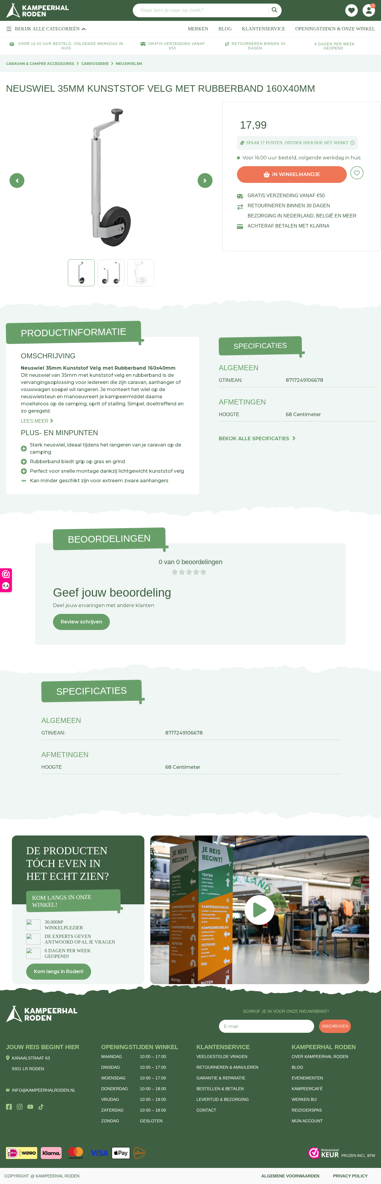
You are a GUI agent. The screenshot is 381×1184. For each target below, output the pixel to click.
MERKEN (198, 28)
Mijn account (307, 1120)
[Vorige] (17, 180)
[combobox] (207, 10)
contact (206, 1110)
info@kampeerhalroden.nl (44, 1090)
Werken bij (304, 1099)
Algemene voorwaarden (290, 1176)
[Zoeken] (275, 10)
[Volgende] (205, 180)
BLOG (225, 28)
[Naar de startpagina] (37, 10)
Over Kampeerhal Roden (320, 1056)
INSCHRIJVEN (335, 1026)
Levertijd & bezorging (222, 1099)
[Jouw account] (369, 10)
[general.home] (41, 1013)
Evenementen (307, 1078)
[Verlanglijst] (351, 10)
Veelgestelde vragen (221, 1056)
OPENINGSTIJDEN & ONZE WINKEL (335, 28)
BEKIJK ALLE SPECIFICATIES (254, 438)
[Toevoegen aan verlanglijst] (356, 172)
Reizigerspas (307, 1110)
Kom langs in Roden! (58, 971)
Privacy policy (350, 1176)
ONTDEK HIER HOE (304, 143)
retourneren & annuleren (227, 1067)
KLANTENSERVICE (263, 28)
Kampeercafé (307, 1088)
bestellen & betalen (220, 1088)
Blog (297, 1067)
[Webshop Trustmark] (323, 1153)
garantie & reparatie (220, 1078)
